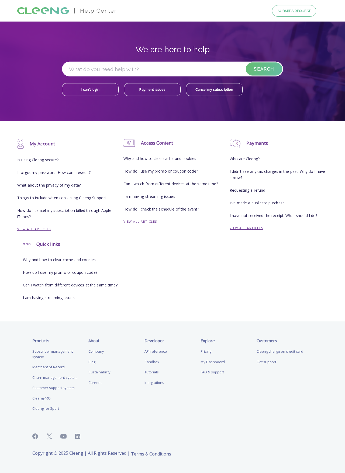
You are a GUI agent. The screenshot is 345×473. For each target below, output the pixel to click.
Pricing (206, 351)
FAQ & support (212, 372)
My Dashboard (213, 361)
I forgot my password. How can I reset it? (54, 172)
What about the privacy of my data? (49, 185)
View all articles (34, 229)
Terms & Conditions (151, 454)
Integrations (154, 382)
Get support (266, 361)
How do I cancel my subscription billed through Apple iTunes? (64, 213)
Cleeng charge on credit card (280, 351)
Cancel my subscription (214, 89)
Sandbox (151, 361)
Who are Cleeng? (245, 158)
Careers (95, 382)
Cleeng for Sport (45, 408)
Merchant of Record (48, 367)
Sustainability (99, 372)
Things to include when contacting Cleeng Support (61, 197)
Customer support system (53, 387)
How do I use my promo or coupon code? (160, 171)
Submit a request (294, 11)
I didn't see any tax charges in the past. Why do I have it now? (277, 174)
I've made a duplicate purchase (257, 202)
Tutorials (151, 372)
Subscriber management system (52, 354)
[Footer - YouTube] (67, 436)
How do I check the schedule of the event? (161, 209)
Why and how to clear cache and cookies (159, 158)
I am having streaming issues (149, 196)
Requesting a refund (247, 190)
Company (96, 351)
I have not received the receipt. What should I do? (274, 215)
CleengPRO (41, 398)
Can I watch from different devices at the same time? (170, 183)
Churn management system (55, 377)
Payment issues (152, 89)
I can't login (90, 89)
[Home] (43, 10)
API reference (155, 351)
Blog (91, 361)
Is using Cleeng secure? (37, 159)
